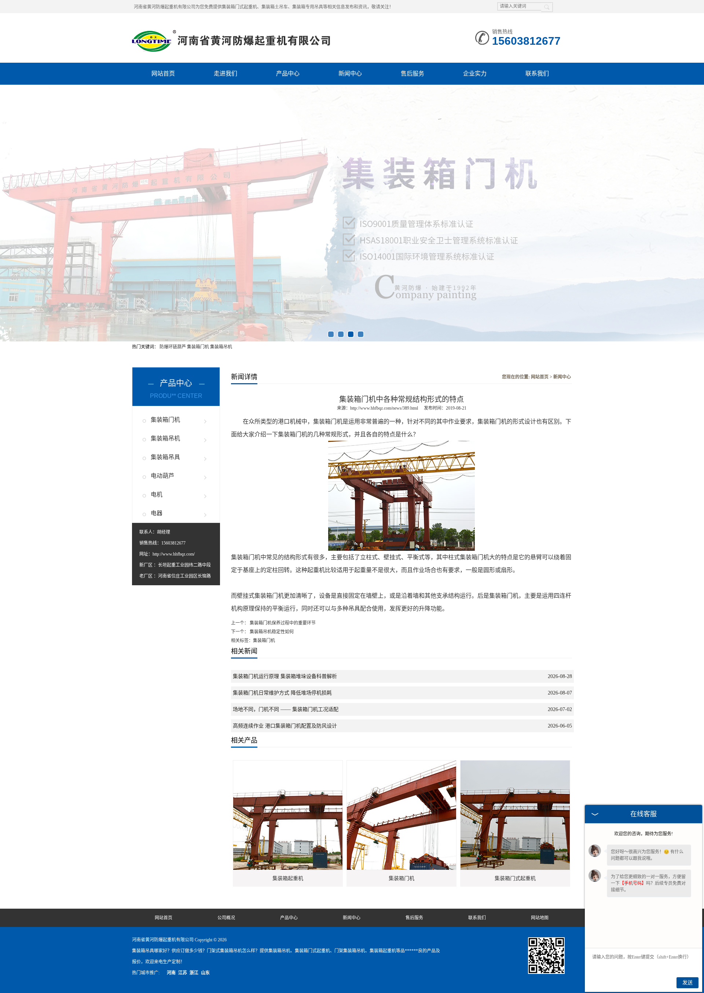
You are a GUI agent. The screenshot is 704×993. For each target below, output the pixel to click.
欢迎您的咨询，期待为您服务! (643, 833)
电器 (156, 513)
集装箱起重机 (287, 878)
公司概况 (226, 917)
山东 (205, 972)
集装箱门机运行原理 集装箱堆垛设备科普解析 (285, 676)
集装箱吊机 (221, 346)
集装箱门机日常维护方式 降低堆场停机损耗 (282, 693)
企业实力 (475, 73)
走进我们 (225, 73)
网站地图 (540, 917)
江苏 (182, 972)
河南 (171, 972)
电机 (156, 494)
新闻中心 (350, 73)
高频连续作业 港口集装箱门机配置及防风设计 (285, 726)
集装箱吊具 (165, 457)
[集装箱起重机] (306, 763)
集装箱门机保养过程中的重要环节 (282, 623)
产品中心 (288, 73)
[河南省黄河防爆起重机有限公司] (232, 33)
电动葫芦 (162, 476)
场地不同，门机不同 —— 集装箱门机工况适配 (285, 709)
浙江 (194, 972)
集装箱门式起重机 (515, 878)
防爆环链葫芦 (173, 346)
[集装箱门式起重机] (534, 763)
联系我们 (537, 73)
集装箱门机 (198, 346)
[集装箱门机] (420, 763)
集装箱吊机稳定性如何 (271, 631)
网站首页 (163, 73)
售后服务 (412, 73)
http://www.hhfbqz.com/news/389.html (384, 408)
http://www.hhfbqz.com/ (174, 554)
